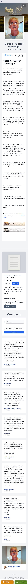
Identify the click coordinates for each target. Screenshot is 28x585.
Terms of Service (18, 578)
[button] (14, 555)
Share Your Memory (10, 306)
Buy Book (15, 283)
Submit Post (14, 332)
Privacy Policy (10, 578)
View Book (7, 283)
